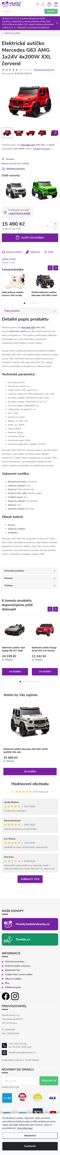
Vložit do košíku (32, 237)
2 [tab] (27, 303)
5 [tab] (35, 303)
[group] (30, 738)
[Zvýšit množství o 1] (55, 224)
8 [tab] (39, 681)
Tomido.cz (23, 939)
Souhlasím (30, 1146)
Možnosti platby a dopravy (17, 966)
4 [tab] (33, 303)
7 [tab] (37, 681)
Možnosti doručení (16, 168)
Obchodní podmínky (14, 961)
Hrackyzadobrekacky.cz (33, 924)
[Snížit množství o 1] (55, 228)
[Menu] (56, 4)
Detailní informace (41, 148)
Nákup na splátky (13, 979)
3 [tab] (30, 303)
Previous (50, 267)
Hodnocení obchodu (30, 784)
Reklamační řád (12, 970)
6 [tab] (34, 681)
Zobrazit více (30, 879)
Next (55, 267)
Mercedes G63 (28, 144)
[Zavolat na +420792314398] (37, 4)
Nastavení (30, 1135)
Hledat (51, 11)
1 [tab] (24, 303)
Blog (7, 983)
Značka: (9, 259)
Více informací (25, 1128)
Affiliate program (13, 987)
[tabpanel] (15, 285)
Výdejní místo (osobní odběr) (18, 974)
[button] (30, 765)
